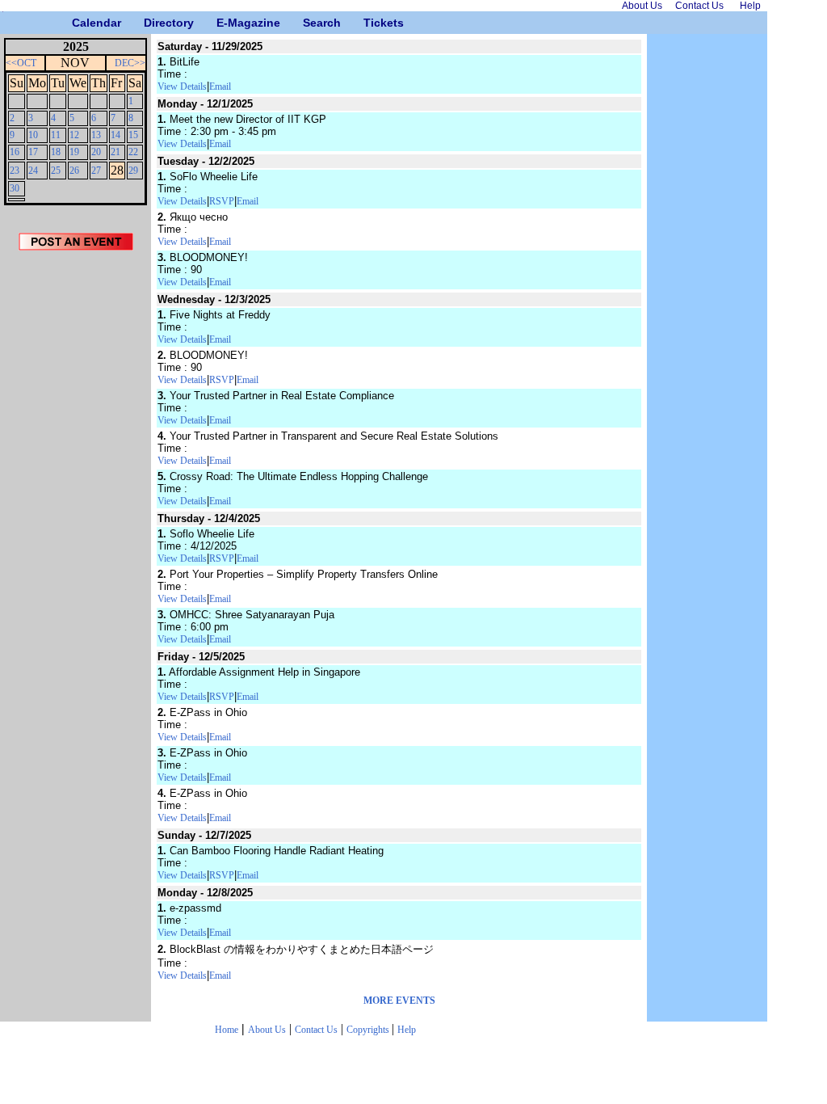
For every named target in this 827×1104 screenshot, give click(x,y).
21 (115, 152)
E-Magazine (222, 22)
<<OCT (21, 63)
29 (133, 170)
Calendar (78, 22)
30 (14, 188)
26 (74, 170)
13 (96, 135)
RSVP (221, 201)
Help (406, 1029)
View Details (182, 86)
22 (133, 152)
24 (33, 170)
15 (133, 135)
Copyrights (369, 1029)
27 (96, 170)
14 (115, 135)
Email (220, 86)
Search (309, 22)
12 (74, 135)
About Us (267, 1029)
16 (14, 152)
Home (226, 1029)
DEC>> (130, 63)
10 (33, 135)
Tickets (369, 22)
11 (56, 135)
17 (33, 152)
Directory (150, 22)
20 (96, 152)
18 (56, 152)
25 (56, 170)
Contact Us (316, 1029)
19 (74, 152)
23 (14, 170)
